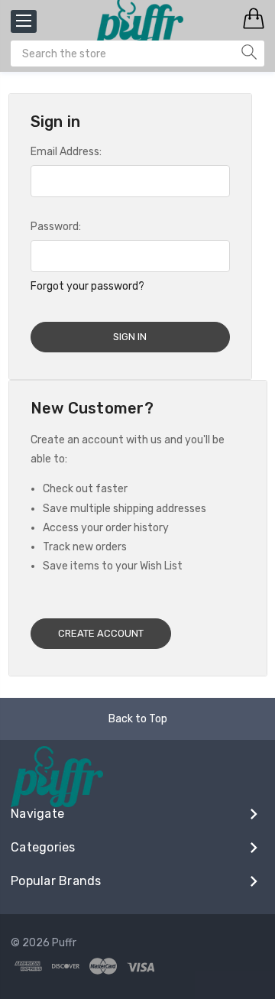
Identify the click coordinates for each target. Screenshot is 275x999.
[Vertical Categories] (24, 21)
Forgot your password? (87, 286)
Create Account (101, 633)
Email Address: (66, 151)
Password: (56, 226)
